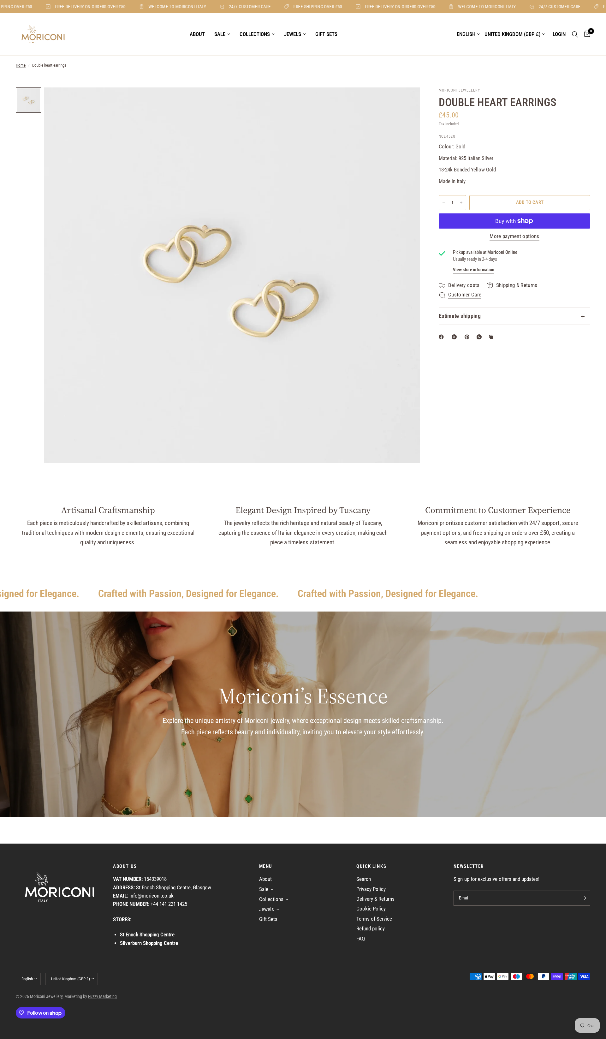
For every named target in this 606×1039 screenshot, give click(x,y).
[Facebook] (442, 337)
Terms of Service (374, 919)
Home (21, 65)
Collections (255, 34)
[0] (585, 34)
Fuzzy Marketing (102, 996)
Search (363, 879)
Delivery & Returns (375, 899)
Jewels (292, 34)
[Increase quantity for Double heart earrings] (461, 202)
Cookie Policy (371, 909)
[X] (455, 337)
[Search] (575, 34)
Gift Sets (326, 34)
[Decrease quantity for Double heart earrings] (444, 202)
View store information (473, 269)
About (197, 34)
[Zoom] (407, 101)
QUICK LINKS (371, 866)
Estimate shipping (460, 316)
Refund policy (370, 929)
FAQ (360, 939)
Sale (219, 34)
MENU (265, 866)
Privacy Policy (371, 889)
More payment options (514, 237)
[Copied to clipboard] (492, 337)
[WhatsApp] (480, 337)
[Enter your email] (584, 898)
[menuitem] (197, 34)
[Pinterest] (468, 337)
